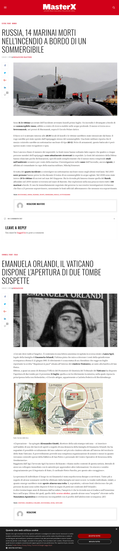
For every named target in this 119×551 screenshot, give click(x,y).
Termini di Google (38, 545)
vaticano (59, 503)
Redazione (18, 288)
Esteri (4, 23)
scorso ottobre (63, 493)
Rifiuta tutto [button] (94, 542)
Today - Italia (13, 254)
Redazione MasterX (22, 57)
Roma (53, 503)
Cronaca (5, 254)
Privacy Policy (26, 545)
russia (56, 194)
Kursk (30, 194)
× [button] (116, 529)
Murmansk (49, 194)
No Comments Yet (15, 219)
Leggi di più (48, 545)
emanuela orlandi (33, 503)
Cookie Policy (16, 545)
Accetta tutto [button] (94, 536)
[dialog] (59, 539)
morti (42, 194)
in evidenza (22, 194)
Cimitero (21, 503)
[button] (40, 547)
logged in (21, 233)
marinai (36, 194)
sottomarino (65, 194)
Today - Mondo (12, 23)
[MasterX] (59, 7)
